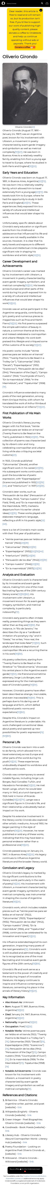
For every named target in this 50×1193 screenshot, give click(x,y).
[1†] (16, 152)
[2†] (33, 127)
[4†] (5, 485)
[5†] (23, 594)
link (20, 1107)
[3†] (36, 437)
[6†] (27, 594)
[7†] (23, 799)
